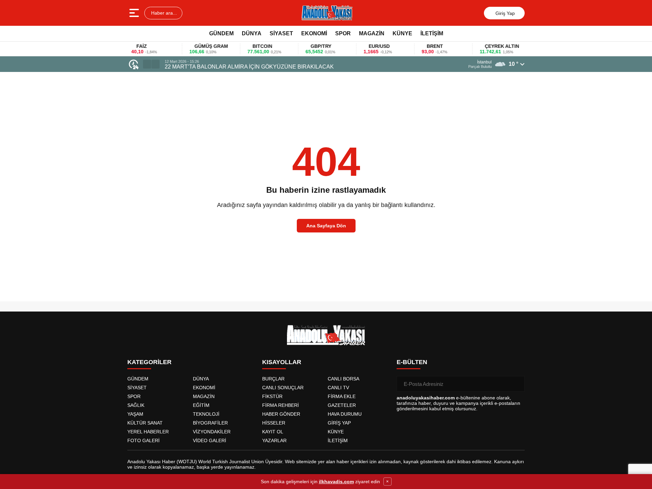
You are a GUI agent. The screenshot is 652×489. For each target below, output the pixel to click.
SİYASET (281, 33)
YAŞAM (135, 414)
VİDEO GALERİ (209, 440)
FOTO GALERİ (143, 440)
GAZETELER (342, 405)
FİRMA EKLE (342, 396)
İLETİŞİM (431, 33)
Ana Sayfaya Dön (326, 225)
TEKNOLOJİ (206, 414)
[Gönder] (517, 384)
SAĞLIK (135, 405)
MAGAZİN (371, 33)
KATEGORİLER (149, 362)
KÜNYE (402, 33)
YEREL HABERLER (148, 431)
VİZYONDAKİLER (212, 431)
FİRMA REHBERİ (280, 405)
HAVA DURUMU (345, 414)
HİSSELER (273, 423)
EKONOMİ (314, 33)
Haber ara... (163, 13)
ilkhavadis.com (336, 481)
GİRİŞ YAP (339, 423)
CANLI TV (338, 387)
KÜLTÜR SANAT (145, 423)
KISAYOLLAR (281, 362)
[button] (147, 64)
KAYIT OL (272, 431)
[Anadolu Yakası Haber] (326, 13)
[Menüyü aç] (135, 13)
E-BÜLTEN (412, 362)
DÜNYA (251, 33)
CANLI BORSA (343, 378)
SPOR (343, 33)
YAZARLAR (274, 440)
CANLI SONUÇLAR (283, 387)
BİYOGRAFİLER (210, 423)
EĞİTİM (201, 405)
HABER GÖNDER (281, 414)
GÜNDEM (221, 33)
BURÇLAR (273, 378)
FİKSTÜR (272, 396)
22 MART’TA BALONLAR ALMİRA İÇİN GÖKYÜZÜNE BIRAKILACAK (249, 67)
